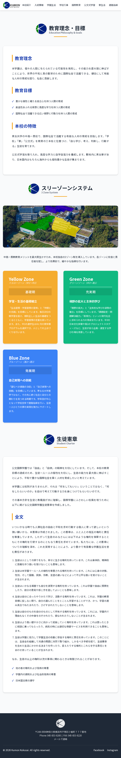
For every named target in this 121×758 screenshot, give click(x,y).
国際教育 (76, 5)
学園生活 (51, 5)
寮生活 (102, 5)
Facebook (99, 750)
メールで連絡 (60, 739)
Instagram (112, 750)
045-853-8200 (54, 735)
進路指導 (113, 5)
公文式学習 (89, 5)
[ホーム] (11, 5)
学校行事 (63, 5)
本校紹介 (26, 5)
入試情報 (39, 5)
